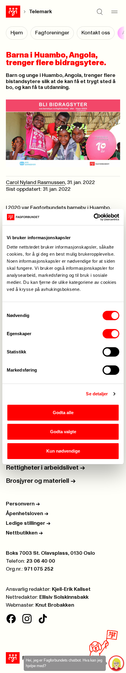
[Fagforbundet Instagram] (27, 618)
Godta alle (63, 412)
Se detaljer (97, 393)
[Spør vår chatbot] (116, 663)
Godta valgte (63, 431)
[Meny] (114, 12)
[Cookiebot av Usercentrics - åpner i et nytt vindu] (93, 217)
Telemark (40, 11)
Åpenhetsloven (27, 513)
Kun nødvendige (63, 450)
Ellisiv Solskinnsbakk (63, 597)
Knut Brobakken (54, 605)
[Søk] (99, 12)
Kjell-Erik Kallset (71, 589)
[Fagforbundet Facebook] (11, 618)
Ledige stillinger (28, 523)
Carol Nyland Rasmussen (35, 182)
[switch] (111, 333)
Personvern (23, 504)
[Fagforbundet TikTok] (43, 618)
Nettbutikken (24, 533)
